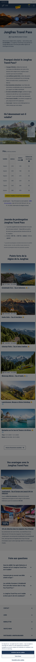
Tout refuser (18, 656)
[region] (18, 651)
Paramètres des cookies (18, 660)
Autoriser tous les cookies (18, 652)
